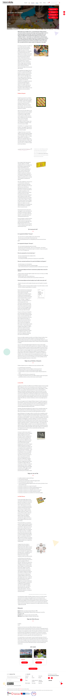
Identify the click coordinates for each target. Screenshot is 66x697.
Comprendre (32, 2)
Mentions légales (27, 683)
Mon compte (33, 683)
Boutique (44, 2)
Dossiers (41, 2)
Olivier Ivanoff (10, 14)
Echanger (37, 2)
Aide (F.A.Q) (40, 683)
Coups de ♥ (25, 2)
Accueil (10, 6)
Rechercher (59, 3)
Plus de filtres (57, 4)
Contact (26, 680)
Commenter (53, 17)
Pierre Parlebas (16, 14)
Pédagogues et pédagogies (18, 6)
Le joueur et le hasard (32, 6)
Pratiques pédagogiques (26, 6)
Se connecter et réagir (53, 14)
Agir (29, 2)
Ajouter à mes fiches (53, 9)
